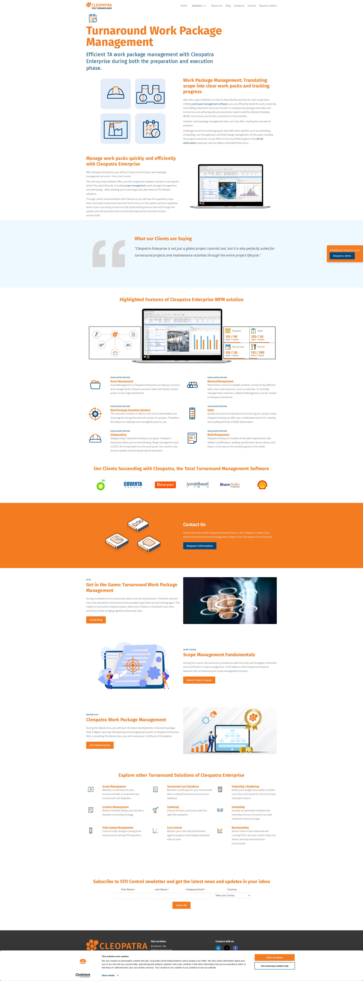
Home (184, 5)
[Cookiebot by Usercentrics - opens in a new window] (83, 975)
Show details (108, 975)
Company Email (195, 889)
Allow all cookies (274, 957)
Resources (216, 5)
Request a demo (268, 5)
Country (232, 889)
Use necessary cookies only (274, 966)
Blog (228, 5)
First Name (128, 889)
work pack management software (210, 103)
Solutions (197, 5)
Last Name (161, 889)
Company (239, 5)
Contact (252, 5)
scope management (135, 185)
